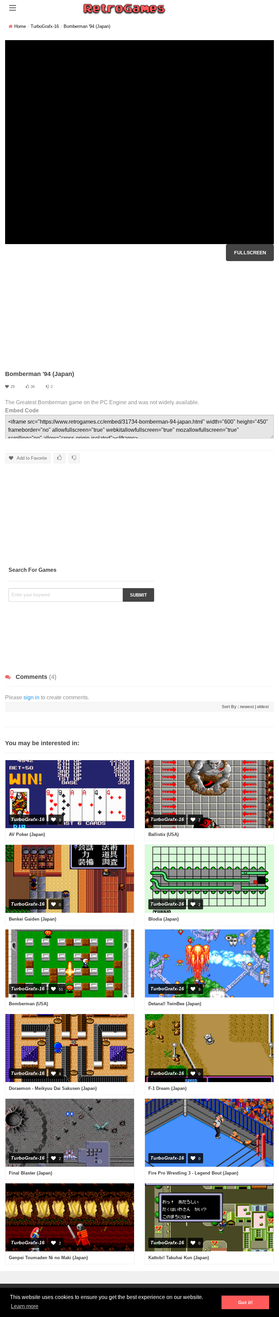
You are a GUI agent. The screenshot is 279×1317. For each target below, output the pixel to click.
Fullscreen (250, 252)
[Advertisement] (139, 315)
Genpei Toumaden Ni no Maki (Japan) (48, 1257)
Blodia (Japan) (163, 919)
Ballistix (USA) (163, 834)
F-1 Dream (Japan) (167, 1088)
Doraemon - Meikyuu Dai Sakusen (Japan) (53, 1088)
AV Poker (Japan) (27, 834)
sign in (31, 697)
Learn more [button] (24, 1306)
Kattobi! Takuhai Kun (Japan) (178, 1257)
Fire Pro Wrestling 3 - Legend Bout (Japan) (193, 1173)
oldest (263, 706)
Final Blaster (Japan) (30, 1173)
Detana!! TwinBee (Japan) (174, 1003)
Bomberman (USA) (28, 1003)
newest (247, 706)
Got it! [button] (245, 1302)
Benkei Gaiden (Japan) (32, 919)
